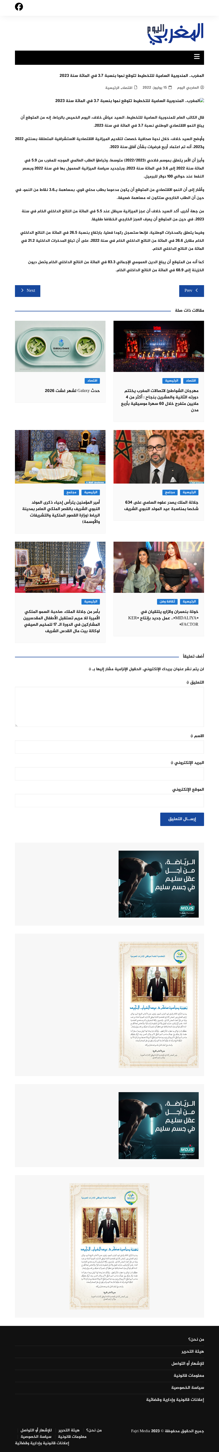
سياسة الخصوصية (187, 1388)
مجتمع (170, 492)
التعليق (195, 682)
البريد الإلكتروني (187, 763)
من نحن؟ (196, 1340)
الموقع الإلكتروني (188, 789)
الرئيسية (112, 88)
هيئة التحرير (193, 1352)
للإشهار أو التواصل (187, 1364)
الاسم (197, 736)
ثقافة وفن (167, 602)
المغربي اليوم (188, 87)
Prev (188, 291)
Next (31, 291)
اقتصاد (127, 88)
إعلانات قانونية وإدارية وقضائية (175, 1400)
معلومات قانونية (189, 1376)
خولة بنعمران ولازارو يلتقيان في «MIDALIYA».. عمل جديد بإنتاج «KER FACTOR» (163, 618)
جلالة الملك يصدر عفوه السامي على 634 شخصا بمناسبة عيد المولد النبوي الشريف (161, 506)
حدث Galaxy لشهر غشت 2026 (72, 391)
